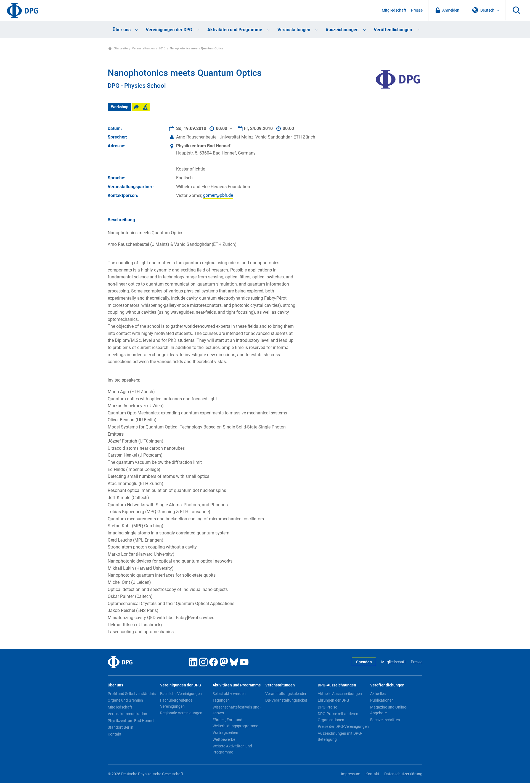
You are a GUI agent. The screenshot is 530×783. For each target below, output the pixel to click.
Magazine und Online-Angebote (388, 710)
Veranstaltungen (293, 29)
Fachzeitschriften (385, 720)
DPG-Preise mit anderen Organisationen (338, 717)
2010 (162, 48)
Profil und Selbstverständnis (132, 693)
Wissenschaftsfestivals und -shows (237, 710)
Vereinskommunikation (127, 714)
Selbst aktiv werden (229, 693)
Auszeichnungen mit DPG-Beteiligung (340, 736)
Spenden (364, 662)
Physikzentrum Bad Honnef (131, 720)
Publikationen (382, 700)
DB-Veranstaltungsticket (286, 700)
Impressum (350, 774)
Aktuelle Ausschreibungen (340, 693)
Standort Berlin (120, 727)
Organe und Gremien (125, 700)
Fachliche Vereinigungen (181, 693)
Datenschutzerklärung (403, 774)
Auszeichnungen (342, 29)
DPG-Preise (327, 707)
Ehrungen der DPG (333, 700)
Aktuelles (378, 693)
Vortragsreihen (225, 732)
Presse (417, 10)
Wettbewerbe (224, 739)
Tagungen (221, 700)
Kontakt (114, 734)
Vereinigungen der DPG (169, 29)
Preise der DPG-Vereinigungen (343, 726)
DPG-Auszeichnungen (337, 685)
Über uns (122, 29)
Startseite (120, 48)
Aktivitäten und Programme (234, 29)
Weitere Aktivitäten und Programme (232, 749)
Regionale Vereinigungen (181, 713)
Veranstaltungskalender (285, 693)
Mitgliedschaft (394, 10)
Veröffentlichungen (393, 29)
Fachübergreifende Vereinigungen (176, 703)
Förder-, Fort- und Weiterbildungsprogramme (235, 723)
